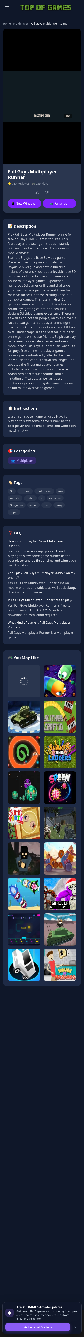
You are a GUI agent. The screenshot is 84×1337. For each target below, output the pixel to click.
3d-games (16, 505)
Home (7, 23)
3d (11, 491)
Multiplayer (20, 23)
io (42, 498)
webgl (30, 498)
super (14, 512)
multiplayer (44, 491)
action (33, 505)
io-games (55, 498)
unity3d (15, 498)
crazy (59, 505)
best (46, 505)
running (25, 491)
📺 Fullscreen (59, 203)
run (60, 491)
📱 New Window (23, 203)
